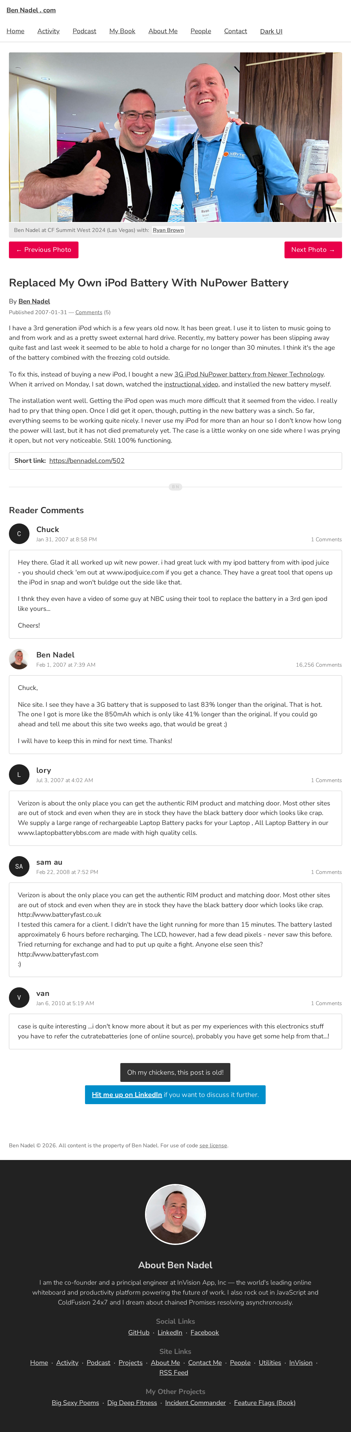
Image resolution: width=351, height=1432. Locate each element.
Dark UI (271, 31)
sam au (49, 862)
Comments (88, 312)
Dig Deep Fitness (132, 1402)
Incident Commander (195, 1402)
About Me (163, 31)
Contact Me (205, 1362)
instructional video (191, 384)
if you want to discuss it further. (175, 1094)
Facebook (205, 1332)
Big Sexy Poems (75, 1402)
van (43, 993)
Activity (48, 31)
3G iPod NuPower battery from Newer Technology (249, 374)
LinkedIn (170, 1332)
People (201, 31)
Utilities (270, 1362)
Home (15, 31)
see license (213, 1145)
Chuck (47, 529)
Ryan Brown (168, 230)
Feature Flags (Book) (265, 1402)
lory (43, 770)
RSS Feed (173, 1372)
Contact (235, 31)
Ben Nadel (34, 301)
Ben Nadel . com (31, 10)
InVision (301, 1362)
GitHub (138, 1332)
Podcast (84, 31)
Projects (131, 1362)
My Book (122, 31)
